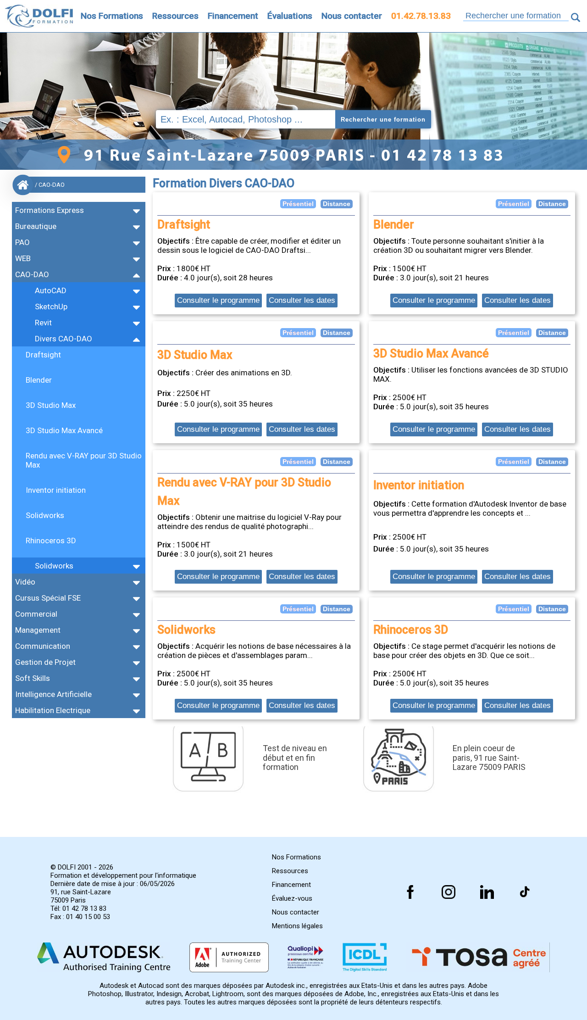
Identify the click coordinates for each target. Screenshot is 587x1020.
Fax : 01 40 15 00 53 (80, 917)
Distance (336, 203)
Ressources (175, 16)
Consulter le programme (218, 300)
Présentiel (298, 203)
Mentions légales (297, 926)
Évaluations (289, 16)
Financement (233, 16)
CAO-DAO (32, 274)
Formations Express (49, 210)
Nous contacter (351, 16)
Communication (42, 646)
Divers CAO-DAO (63, 338)
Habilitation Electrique (52, 710)
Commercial (36, 614)
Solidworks (54, 565)
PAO (22, 242)
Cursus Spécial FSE (48, 597)
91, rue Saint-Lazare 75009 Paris (80, 896)
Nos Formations (112, 16)
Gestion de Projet (45, 662)
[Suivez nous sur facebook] (410, 892)
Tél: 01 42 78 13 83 (78, 908)
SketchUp (51, 306)
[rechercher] (575, 17)
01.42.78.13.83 (421, 16)
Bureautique (35, 226)
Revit (43, 322)
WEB (23, 258)
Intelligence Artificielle (53, 694)
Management (38, 630)
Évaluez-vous (292, 898)
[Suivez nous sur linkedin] (487, 892)
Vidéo (25, 581)
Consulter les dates (302, 300)
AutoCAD (50, 290)
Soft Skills (32, 678)
